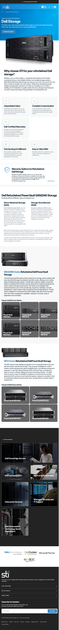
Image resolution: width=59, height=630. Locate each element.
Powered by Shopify (24, 621)
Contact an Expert (8, 31)
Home (3, 11)
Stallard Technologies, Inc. (12, 621)
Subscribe (51, 614)
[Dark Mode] (43, 7)
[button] (4, 7)
